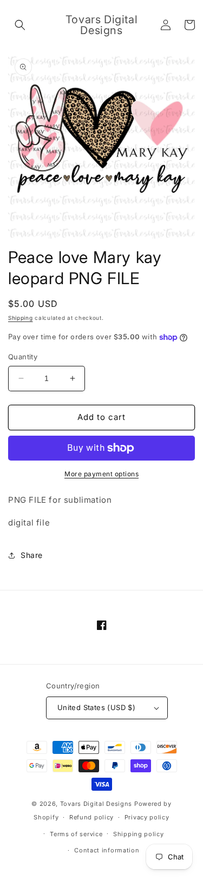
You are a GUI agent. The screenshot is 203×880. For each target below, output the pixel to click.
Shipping (20, 317)
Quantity (22, 356)
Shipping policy (138, 834)
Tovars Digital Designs (96, 803)
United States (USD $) (96, 707)
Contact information (106, 850)
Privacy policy (147, 817)
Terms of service (76, 834)
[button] (20, 25)
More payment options (101, 474)
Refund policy (91, 817)
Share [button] (32, 555)
